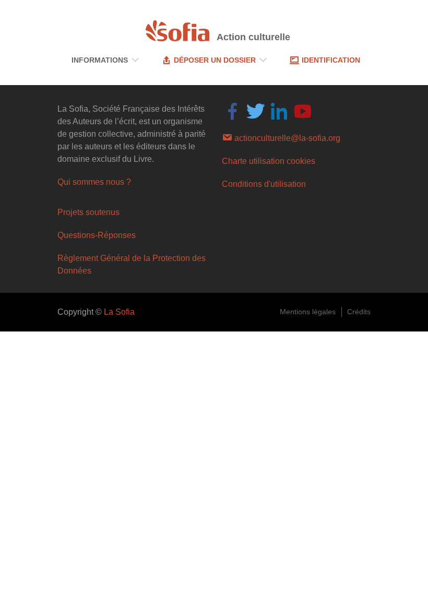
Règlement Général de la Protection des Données (131, 264)
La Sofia (119, 311)
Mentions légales (308, 311)
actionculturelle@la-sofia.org (286, 138)
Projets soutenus (88, 212)
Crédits (359, 311)
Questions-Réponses (96, 235)
